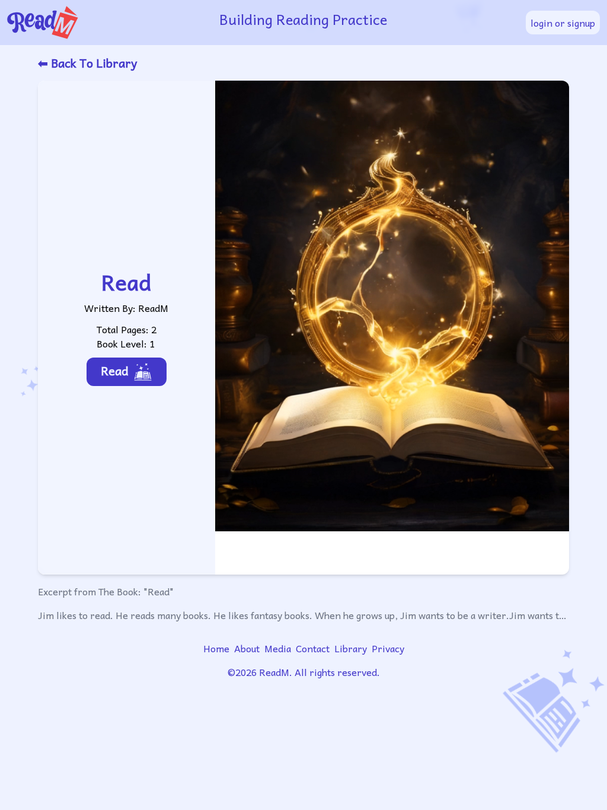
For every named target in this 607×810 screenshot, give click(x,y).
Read (115, 370)
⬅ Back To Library (87, 63)
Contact (313, 648)
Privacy (388, 648)
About (247, 648)
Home (216, 648)
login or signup (563, 22)
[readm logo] (106, 22)
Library (350, 648)
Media (277, 648)
